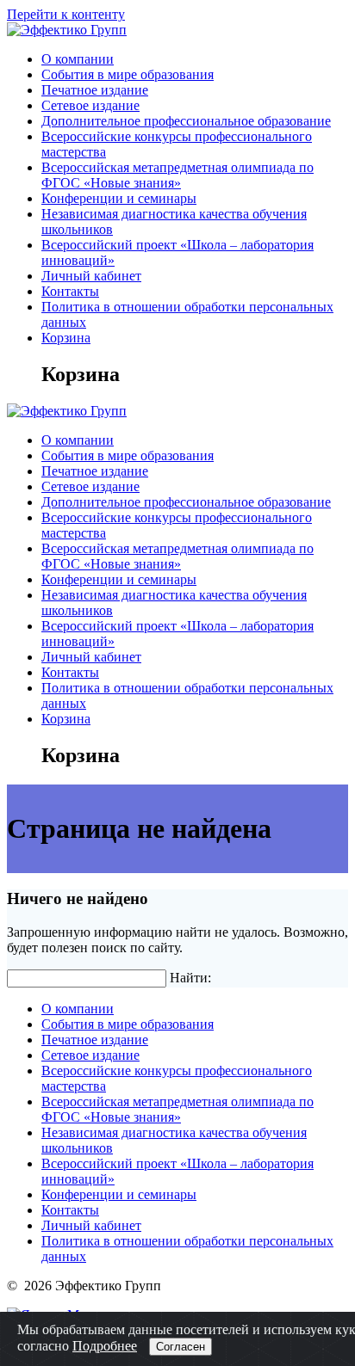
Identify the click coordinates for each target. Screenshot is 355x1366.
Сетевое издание (90, 105)
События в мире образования (127, 74)
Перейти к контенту (66, 14)
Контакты (70, 291)
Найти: (190, 977)
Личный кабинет (91, 275)
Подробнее (104, 1345)
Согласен (180, 1346)
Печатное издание (94, 90)
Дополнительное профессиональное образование (186, 121)
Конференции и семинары (118, 198)
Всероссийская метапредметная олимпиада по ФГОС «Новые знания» (177, 175)
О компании (77, 59)
